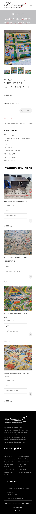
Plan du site (7, 475)
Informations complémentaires (15, 123)
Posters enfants (23, 459)
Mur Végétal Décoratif (25, 472)
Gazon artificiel (9, 472)
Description (8, 118)
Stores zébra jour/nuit (22, 465)
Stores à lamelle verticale (9, 465)
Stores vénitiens (9, 469)
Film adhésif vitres (24, 462)
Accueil (7, 19)
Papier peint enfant (10, 459)
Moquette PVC (15, 103)
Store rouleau (22, 469)
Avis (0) (30, 123)
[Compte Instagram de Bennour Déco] (20, 510)
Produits (16, 19)
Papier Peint (8, 456)
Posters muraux (23, 456)
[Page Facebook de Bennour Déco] (16, 510)
